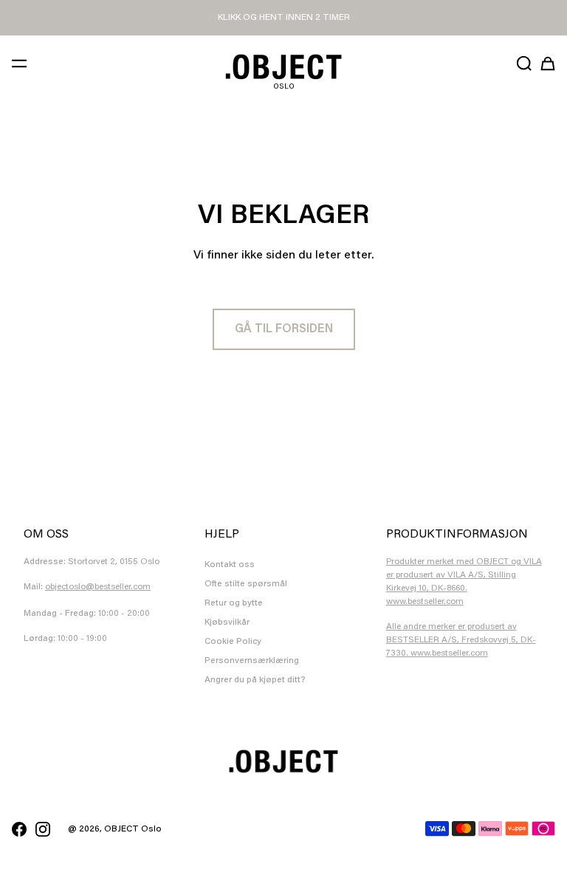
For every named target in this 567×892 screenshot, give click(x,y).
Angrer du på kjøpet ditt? (255, 680)
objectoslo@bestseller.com (98, 587)
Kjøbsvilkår (227, 622)
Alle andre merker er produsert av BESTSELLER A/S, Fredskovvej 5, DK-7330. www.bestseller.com (461, 640)
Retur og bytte (234, 603)
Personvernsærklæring (252, 660)
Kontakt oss (230, 564)
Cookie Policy (233, 641)
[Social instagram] (42, 829)
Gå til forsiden (284, 329)
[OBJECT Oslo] (283, 66)
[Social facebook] (19, 829)
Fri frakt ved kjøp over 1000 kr (284, 17)
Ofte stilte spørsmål (246, 584)
